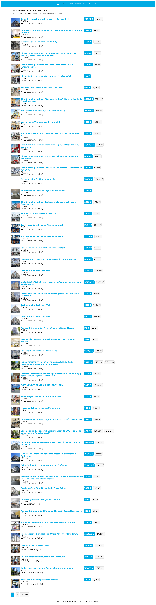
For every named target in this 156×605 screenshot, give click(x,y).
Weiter (24, 595)
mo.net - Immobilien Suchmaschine (80, 4)
